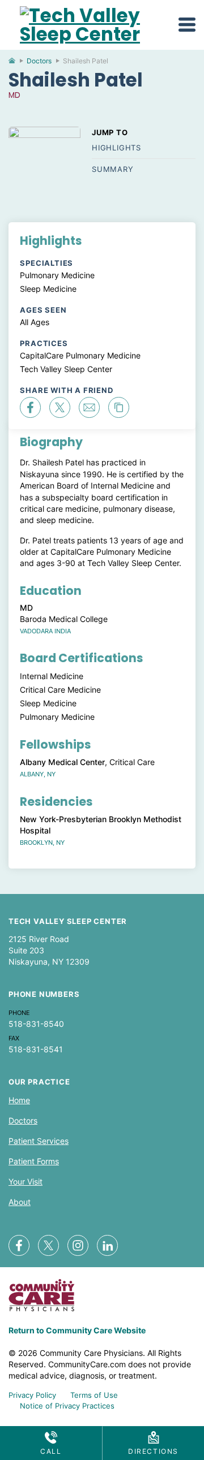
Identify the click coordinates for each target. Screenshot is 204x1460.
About (19, 1202)
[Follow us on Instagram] (78, 1245)
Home (16, 63)
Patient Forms (33, 1161)
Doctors (39, 61)
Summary (113, 169)
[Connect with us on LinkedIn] (107, 1245)
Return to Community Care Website (77, 1330)
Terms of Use (94, 1394)
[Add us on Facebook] (19, 1245)
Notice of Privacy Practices (67, 1405)
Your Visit (25, 1181)
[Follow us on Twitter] (48, 1245)
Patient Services (38, 1141)
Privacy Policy (32, 1394)
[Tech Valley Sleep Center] (93, 34)
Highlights (116, 147)
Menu (187, 25)
